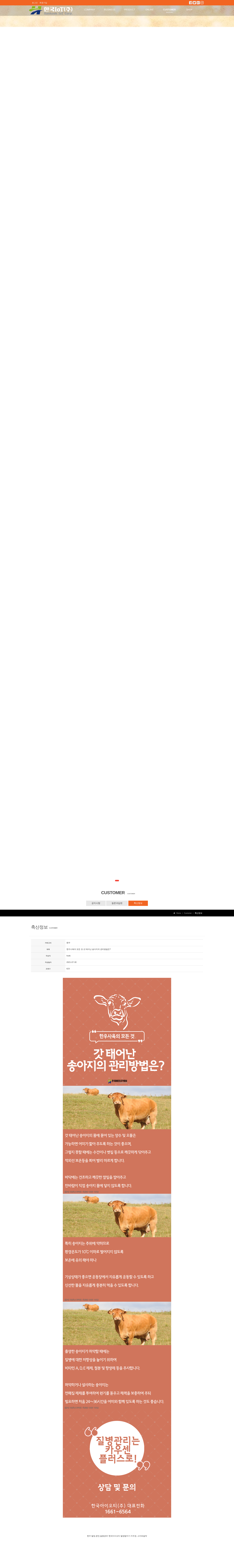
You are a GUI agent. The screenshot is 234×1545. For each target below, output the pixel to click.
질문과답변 (117, 903)
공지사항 (96, 903)
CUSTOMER (169, 10)
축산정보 (138, 903)
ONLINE (149, 10)
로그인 (35, 3)
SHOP (189, 10)
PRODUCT (129, 10)
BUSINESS (109, 10)
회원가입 (43, 3)
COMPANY (89, 10)
